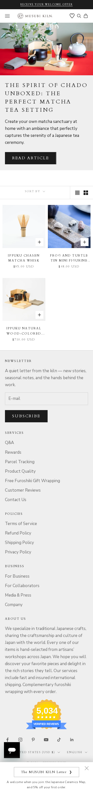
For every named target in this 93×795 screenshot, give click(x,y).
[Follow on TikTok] (59, 739)
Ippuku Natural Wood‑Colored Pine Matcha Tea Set (23, 331)
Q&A (9, 442)
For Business (17, 576)
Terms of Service (21, 524)
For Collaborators (22, 586)
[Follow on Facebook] (7, 739)
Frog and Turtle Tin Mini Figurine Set (69, 258)
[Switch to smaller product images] (86, 192)
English (74, 752)
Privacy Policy (18, 552)
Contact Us (15, 500)
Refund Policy (18, 533)
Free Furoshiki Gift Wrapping (32, 481)
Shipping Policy (19, 542)
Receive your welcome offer (46, 4)
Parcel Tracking (19, 462)
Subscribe (26, 416)
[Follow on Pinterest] (33, 739)
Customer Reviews (23, 490)
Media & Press (18, 595)
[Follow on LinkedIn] (71, 739)
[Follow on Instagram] (20, 739)
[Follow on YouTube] (46, 739)
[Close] (86, 768)
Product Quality (20, 471)
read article (30, 158)
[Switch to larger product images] (77, 192)
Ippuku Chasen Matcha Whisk (24, 258)
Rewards (13, 452)
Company (14, 605)
